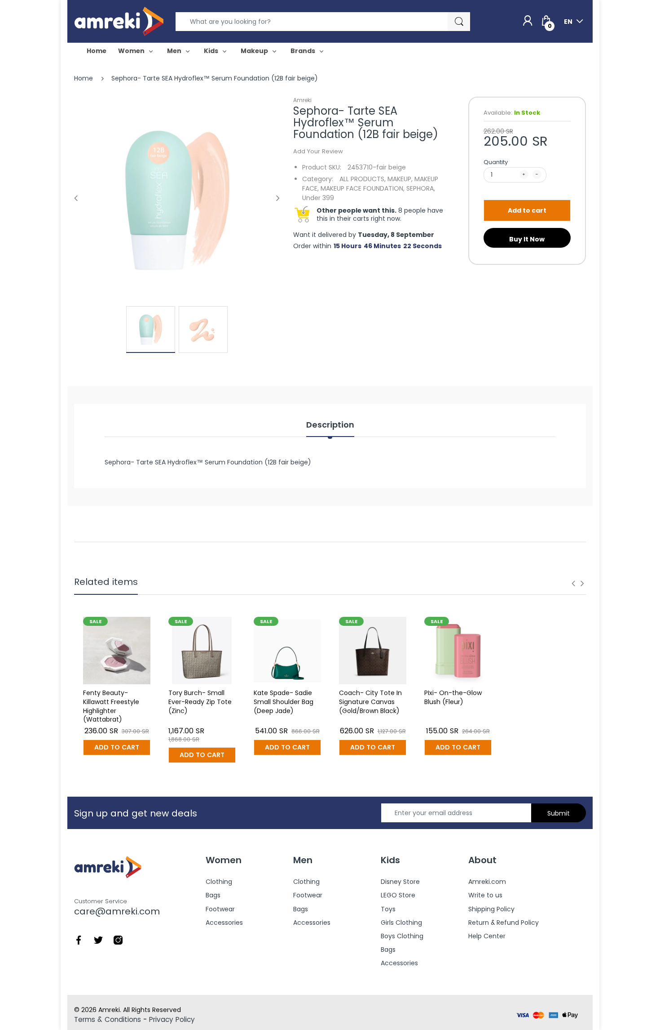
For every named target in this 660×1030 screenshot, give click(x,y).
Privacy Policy (172, 1019)
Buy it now (527, 239)
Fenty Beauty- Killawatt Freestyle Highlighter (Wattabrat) (111, 706)
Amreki (302, 100)
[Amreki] (119, 21)
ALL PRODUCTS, (362, 178)
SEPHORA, (420, 188)
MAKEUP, (400, 178)
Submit (558, 813)
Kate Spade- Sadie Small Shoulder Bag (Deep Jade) (283, 701)
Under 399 (318, 197)
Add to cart (527, 210)
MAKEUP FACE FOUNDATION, (363, 188)
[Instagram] (118, 939)
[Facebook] (78, 939)
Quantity (496, 162)
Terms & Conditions (107, 1019)
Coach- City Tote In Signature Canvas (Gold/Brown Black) (370, 701)
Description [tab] (330, 424)
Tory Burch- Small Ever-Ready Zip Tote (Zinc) (200, 701)
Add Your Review (318, 151)
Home (83, 78)
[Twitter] (98, 939)
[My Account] (527, 21)
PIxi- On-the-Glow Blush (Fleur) (453, 697)
